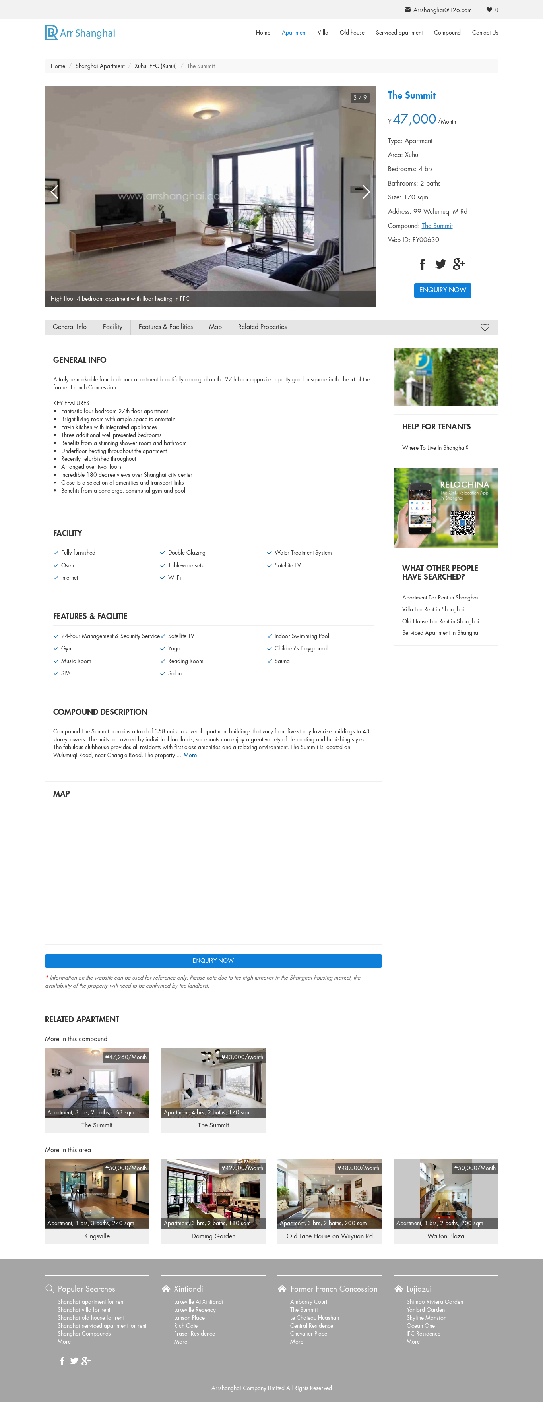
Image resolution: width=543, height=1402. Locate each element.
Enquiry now (442, 290)
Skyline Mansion (426, 1318)
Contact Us (485, 33)
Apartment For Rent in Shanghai (440, 598)
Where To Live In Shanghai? (435, 448)
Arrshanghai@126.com (442, 10)
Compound (447, 33)
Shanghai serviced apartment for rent (102, 1326)
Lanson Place (189, 1318)
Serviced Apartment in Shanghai (441, 633)
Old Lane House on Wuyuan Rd (330, 1236)
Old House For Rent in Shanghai (440, 622)
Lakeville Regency (195, 1310)
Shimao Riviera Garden (435, 1302)
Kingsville (97, 1236)
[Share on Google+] (459, 264)
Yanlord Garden (426, 1310)
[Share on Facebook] (422, 264)
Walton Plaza (445, 1236)
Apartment (294, 33)
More (190, 755)
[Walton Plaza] (446, 1194)
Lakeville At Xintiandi (198, 1302)
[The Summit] (97, 1083)
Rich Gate (186, 1326)
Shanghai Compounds (84, 1334)
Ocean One (421, 1326)
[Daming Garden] (213, 1194)
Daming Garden (213, 1236)
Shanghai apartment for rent (91, 1302)
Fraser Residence (194, 1334)
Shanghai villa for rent (84, 1310)
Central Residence (311, 1326)
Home (263, 33)
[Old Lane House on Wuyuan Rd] (329, 1194)
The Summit (437, 226)
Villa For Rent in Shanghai (433, 610)
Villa (323, 33)
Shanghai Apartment (100, 66)
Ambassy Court (308, 1302)
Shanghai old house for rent (91, 1318)
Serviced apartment (399, 33)
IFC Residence (423, 1334)
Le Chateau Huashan (314, 1318)
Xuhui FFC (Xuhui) (156, 66)
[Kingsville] (97, 1194)
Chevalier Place (308, 1334)
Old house (352, 33)
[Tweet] (440, 264)
